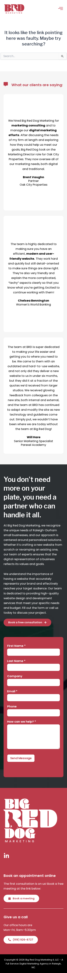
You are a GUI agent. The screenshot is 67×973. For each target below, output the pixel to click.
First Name (16, 646)
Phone (12, 707)
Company (14, 676)
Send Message (21, 758)
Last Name (16, 661)
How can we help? (21, 722)
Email (12, 691)
